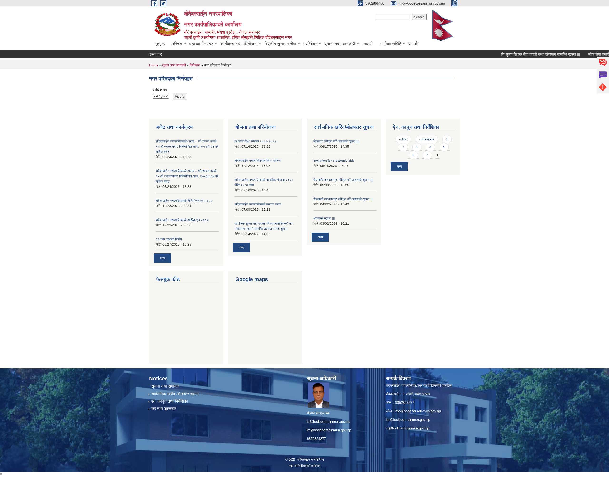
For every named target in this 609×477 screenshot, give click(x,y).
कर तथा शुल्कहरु (163, 408)
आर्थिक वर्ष (160, 90)
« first (403, 139)
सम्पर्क (413, 43)
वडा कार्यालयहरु (201, 43)
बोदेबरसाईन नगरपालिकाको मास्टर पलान (258, 204)
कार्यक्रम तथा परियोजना (239, 43)
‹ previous (426, 139)
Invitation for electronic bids (333, 160)
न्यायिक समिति (390, 43)
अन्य (162, 258)
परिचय (177, 43)
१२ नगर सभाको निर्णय (169, 239)
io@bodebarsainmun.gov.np (328, 421)
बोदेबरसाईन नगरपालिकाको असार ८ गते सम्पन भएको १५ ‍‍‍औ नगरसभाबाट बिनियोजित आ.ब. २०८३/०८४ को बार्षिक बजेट (187, 146)
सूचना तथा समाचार (165, 386)
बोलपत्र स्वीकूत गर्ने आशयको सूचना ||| (336, 141)
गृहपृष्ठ (160, 43)
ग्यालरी (367, 43)
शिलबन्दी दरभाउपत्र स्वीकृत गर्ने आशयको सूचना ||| (343, 199)
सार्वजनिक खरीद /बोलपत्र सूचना (175, 394)
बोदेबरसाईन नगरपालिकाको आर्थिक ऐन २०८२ (182, 220)
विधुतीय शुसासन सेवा (280, 43)
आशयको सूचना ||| (324, 218)
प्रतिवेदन (310, 43)
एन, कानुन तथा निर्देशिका (169, 401)
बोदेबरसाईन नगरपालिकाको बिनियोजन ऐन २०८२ (184, 201)
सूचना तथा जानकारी (339, 43)
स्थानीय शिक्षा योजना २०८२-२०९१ (255, 141)
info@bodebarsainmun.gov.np (418, 411)
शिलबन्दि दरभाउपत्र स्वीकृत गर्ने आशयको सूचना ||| (343, 180)
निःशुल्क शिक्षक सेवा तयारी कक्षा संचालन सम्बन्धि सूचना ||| (529, 54)
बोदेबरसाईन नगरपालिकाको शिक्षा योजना (258, 160)
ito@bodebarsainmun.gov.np (329, 430)
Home (153, 65)
